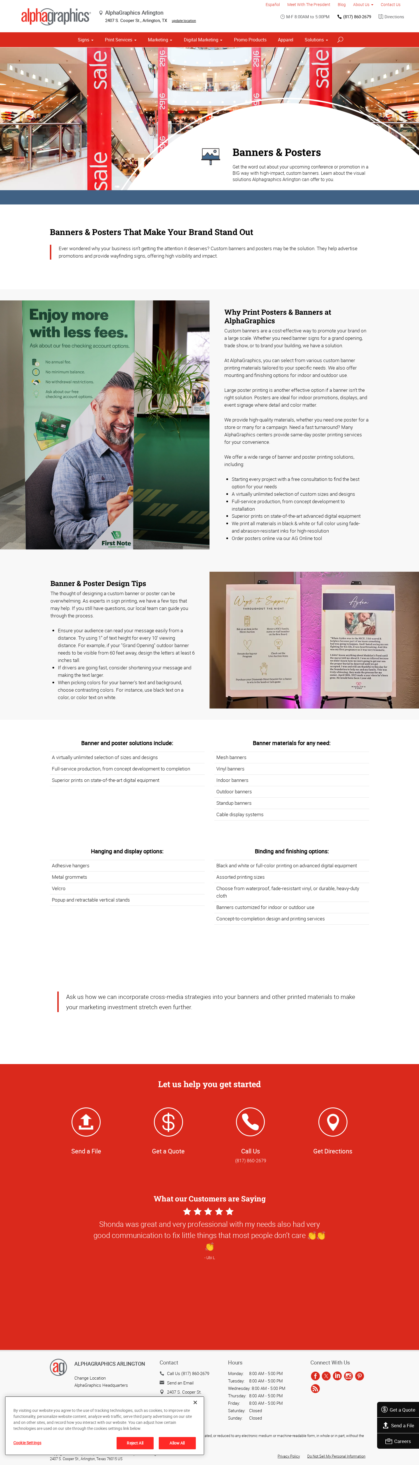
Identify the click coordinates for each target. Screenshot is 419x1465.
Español (273, 4)
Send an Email (180, 1383)
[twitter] (326, 1376)
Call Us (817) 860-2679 (188, 1373)
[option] (209, 1279)
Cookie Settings (27, 1442)
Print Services (118, 40)
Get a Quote (402, 1409)
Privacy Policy (289, 1456)
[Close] (195, 1402)
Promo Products (250, 40)
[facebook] (315, 1376)
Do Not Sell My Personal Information (336, 1456)
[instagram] (348, 1376)
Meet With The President (308, 4)
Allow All (177, 1443)
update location (184, 20)
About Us (361, 4)
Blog (342, 4)
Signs (83, 40)
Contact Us (390, 4)
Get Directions (332, 1151)
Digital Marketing (201, 40)
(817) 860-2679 (357, 16)
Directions (394, 16)
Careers (402, 1441)
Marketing (158, 40)
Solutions (314, 40)
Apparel (285, 40)
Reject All (135, 1443)
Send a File (402, 1425)
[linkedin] (337, 1376)
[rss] (315, 1388)
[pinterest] (360, 1376)
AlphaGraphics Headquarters (101, 1385)
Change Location (90, 1378)
